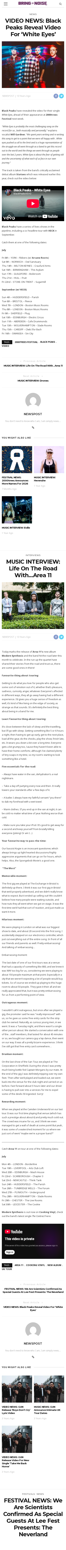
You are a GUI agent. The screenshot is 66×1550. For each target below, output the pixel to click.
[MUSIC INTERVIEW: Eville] (17, 509)
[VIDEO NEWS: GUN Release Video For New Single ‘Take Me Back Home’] (17, 1439)
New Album (54, 1265)
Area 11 (19, 1265)
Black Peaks (47, 341)
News (33, 14)
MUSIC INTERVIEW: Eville (16, 527)
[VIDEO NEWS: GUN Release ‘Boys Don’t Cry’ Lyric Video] (17, 1389)
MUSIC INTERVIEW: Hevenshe (45, 479)
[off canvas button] (6, 4)
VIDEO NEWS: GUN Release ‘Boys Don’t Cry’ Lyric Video (16, 1409)
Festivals (28, 1494)
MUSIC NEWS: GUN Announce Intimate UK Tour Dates (47, 1409)
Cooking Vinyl (35, 1265)
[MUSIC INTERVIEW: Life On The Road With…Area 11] (33, 605)
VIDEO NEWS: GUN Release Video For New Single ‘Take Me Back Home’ (15, 1462)
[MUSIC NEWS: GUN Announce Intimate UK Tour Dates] (49, 1389)
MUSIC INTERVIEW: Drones (33, 380)
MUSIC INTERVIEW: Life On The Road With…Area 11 (33, 365)
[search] (60, 3)
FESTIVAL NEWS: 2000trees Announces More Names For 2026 (15, 480)
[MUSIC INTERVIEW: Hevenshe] (49, 459)
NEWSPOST (8, 95)
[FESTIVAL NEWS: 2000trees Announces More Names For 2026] (17, 459)
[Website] (33, 428)
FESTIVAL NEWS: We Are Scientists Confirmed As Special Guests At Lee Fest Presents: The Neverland (33, 1290)
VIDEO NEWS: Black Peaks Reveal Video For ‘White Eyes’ (33, 1308)
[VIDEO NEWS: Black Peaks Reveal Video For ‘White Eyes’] (33, 64)
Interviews (33, 555)
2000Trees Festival (26, 341)
